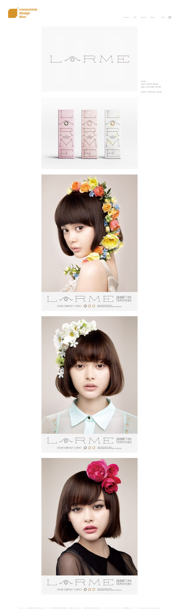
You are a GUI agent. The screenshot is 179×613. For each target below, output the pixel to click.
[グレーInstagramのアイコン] (169, 17)
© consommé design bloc (149, 608)
